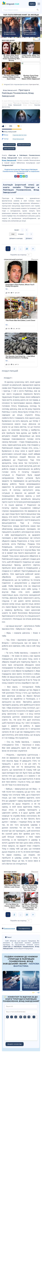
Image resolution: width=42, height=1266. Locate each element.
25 (27, 249)
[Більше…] (34, 1017)
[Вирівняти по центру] (24, 1017)
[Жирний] (7, 1017)
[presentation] (34, 39)
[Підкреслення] (15, 1017)
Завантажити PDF (9, 144)
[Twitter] (21, 176)
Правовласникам (9, 928)
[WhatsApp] (24, 176)
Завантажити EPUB (24, 144)
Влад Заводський (10, 90)
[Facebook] (15, 176)
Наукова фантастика (19, 135)
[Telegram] (26, 176)
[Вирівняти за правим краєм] (29, 1017)
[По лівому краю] (20, 1017)
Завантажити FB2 (9, 148)
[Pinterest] (18, 176)
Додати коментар (15, 1044)
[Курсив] (11, 1017)
